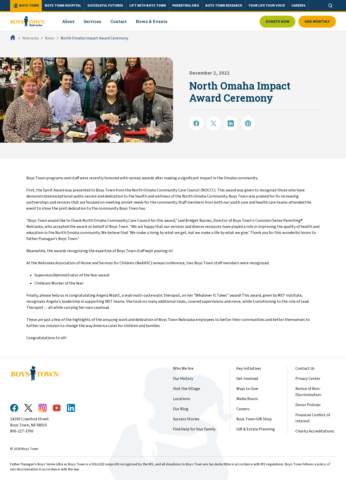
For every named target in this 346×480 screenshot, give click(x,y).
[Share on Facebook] (196, 123)
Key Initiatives (248, 368)
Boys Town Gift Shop (254, 419)
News (49, 38)
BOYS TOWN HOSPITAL (63, 5)
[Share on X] (213, 123)
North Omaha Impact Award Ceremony (94, 38)
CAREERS (298, 5)
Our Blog (180, 409)
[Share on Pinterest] (248, 123)
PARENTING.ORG (185, 5)
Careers (242, 409)
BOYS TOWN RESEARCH (223, 5)
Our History (183, 378)
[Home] (13, 38)
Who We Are (183, 368)
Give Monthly (317, 21)
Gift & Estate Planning (255, 429)
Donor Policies (308, 405)
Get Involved (247, 378)
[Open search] (330, 5)
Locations (181, 399)
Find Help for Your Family (194, 429)
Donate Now (277, 21)
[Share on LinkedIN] (231, 123)
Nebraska (30, 38)
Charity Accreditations (314, 431)
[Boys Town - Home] (28, 21)
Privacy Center (307, 378)
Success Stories (186, 419)
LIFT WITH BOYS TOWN (147, 5)
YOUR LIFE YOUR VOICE (266, 5)
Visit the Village (186, 388)
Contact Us (305, 368)
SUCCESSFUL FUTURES (105, 5)
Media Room (247, 399)
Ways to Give (247, 388)
